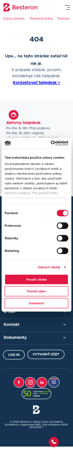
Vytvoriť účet (46, 354)
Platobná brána (41, 18)
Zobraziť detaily (49, 267)
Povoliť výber (36, 291)
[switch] (62, 225)
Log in (13, 354)
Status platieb (14, 18)
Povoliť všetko (36, 279)
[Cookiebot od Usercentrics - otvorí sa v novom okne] (51, 143)
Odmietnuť (36, 303)
